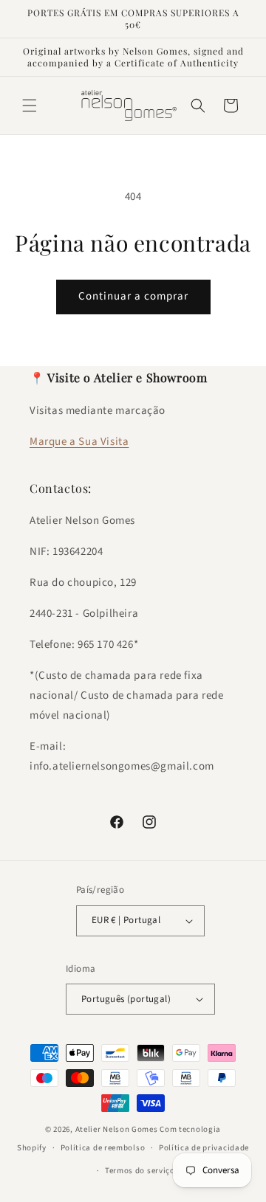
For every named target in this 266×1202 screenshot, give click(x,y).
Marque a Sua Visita (79, 441)
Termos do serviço (140, 1170)
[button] (29, 105)
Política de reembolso (103, 1147)
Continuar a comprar (133, 296)
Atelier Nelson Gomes (116, 1129)
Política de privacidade (204, 1147)
